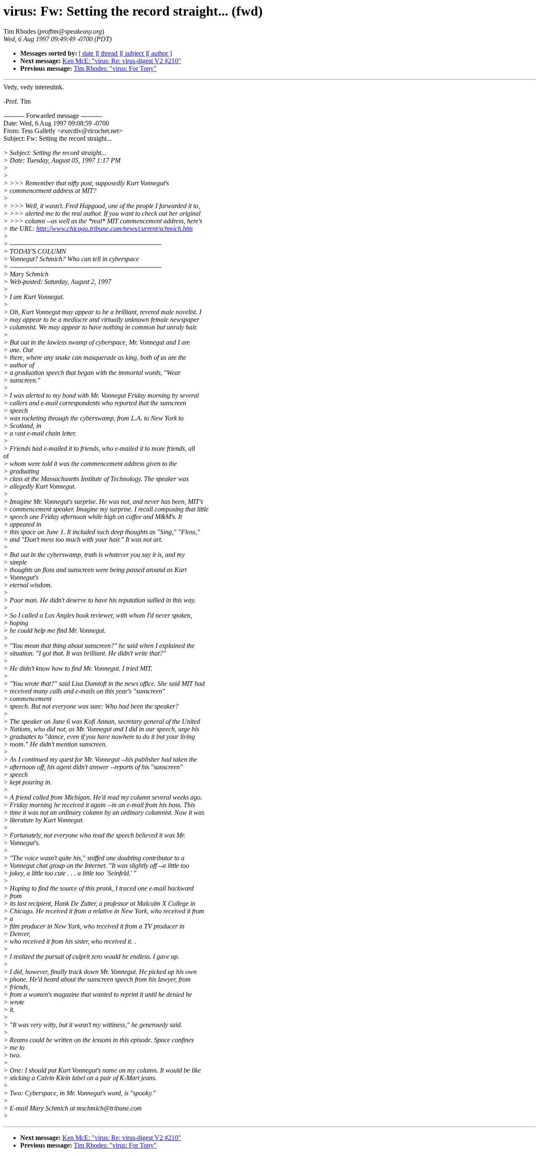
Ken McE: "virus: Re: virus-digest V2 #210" (121, 60)
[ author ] (159, 53)
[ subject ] (134, 53)
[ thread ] (109, 53)
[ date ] (88, 53)
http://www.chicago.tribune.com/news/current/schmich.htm (114, 228)
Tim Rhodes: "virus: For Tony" (115, 68)
